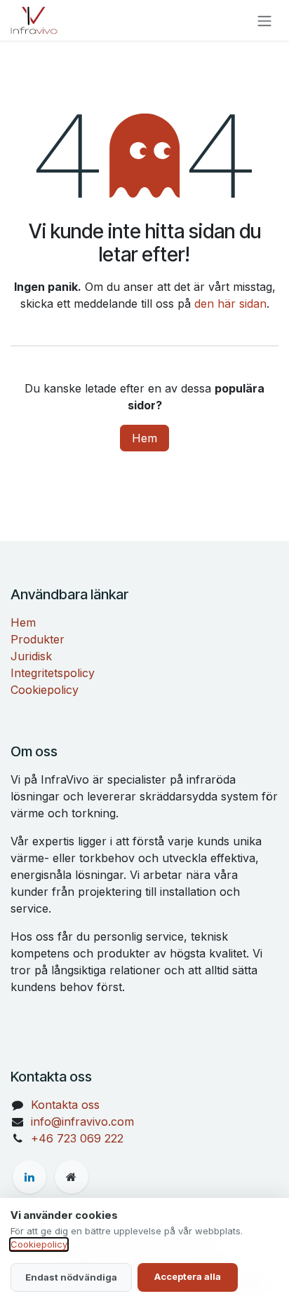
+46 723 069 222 (77, 1138)
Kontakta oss (65, 1105)
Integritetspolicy (53, 673)
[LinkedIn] (29, 1177)
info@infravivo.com (82, 1121)
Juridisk (31, 656)
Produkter (38, 639)
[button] (71, 1277)
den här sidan (230, 303)
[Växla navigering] (264, 20)
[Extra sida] (71, 1177)
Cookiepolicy (45, 690)
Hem (144, 438)
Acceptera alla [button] (187, 1276)
